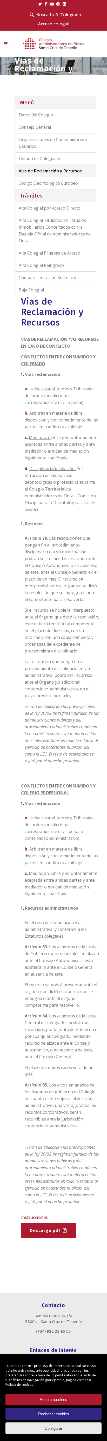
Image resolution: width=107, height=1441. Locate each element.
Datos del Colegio (36, 115)
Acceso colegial (53, 24)
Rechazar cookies (53, 1414)
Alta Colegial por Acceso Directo (50, 208)
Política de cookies (19, 1384)
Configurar (53, 1428)
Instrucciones (34, 1217)
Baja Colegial (31, 290)
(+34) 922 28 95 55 (53, 1331)
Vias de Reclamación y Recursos (50, 171)
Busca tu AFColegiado (58, 14)
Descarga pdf (45, 1230)
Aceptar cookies (53, 1399)
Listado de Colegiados (40, 158)
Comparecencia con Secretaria (48, 277)
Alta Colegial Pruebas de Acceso (49, 253)
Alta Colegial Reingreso (41, 265)
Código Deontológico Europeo (48, 183)
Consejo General (35, 127)
